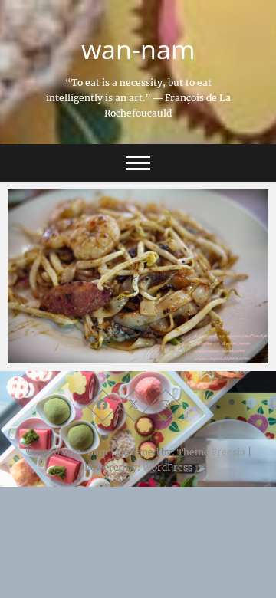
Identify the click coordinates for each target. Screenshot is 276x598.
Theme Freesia (211, 452)
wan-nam (138, 49)
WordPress (167, 467)
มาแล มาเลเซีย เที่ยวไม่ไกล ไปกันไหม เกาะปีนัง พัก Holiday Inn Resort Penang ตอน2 (134, 346)
